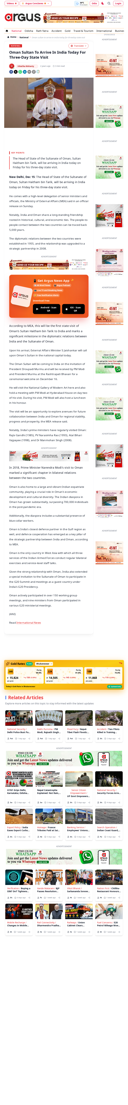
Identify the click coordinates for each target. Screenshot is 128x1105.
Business (120, 31)
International (104, 31)
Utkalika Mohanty (25, 66)
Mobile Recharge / (16, 922)
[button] (25, 675)
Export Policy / (14, 827)
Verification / (13, 888)
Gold (67, 31)
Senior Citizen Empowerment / (78, 792)
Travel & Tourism (83, 31)
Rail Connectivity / (46, 922)
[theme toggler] (102, 3)
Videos (10, 3)
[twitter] (16, 72)
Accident (57, 31)
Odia (94, 3)
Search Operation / (107, 827)
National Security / (17, 729)
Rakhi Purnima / (45, 729)
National (17, 31)
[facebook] (11, 72)
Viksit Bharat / (74, 888)
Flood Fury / (73, 729)
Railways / (72, 922)
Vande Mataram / (46, 888)
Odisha (29, 31)
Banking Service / (76, 827)
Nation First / (104, 888)
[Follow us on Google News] (38, 71)
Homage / (42, 827)
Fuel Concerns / (105, 922)
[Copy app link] (34, 72)
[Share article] (29, 738)
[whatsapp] (20, 72)
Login (118, 3)
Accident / (102, 729)
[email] (29, 72)
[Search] (109, 3)
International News (28, 622)
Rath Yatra (42, 31)
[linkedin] (25, 72)
